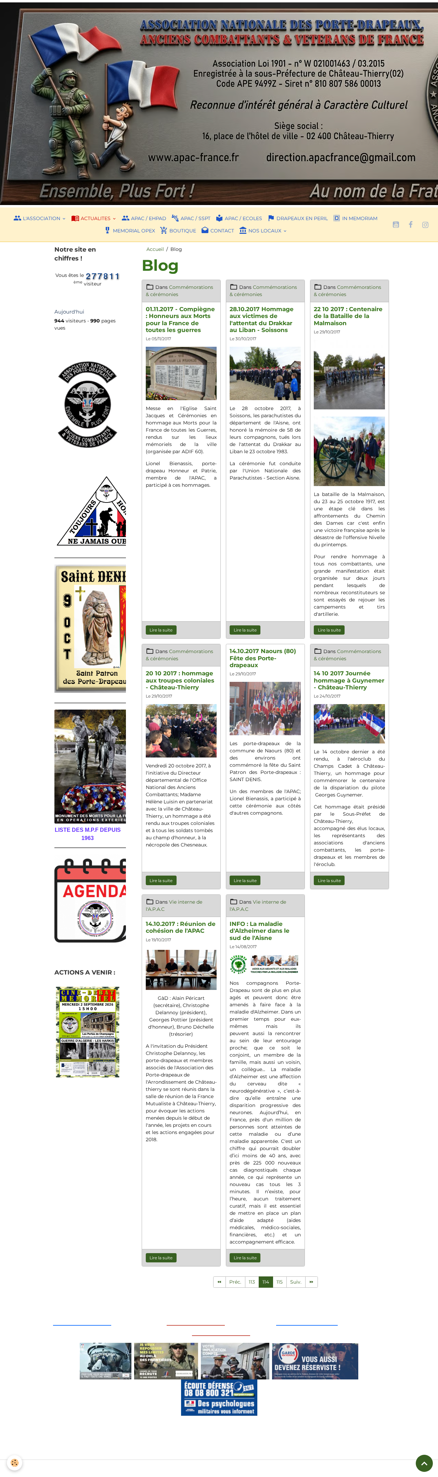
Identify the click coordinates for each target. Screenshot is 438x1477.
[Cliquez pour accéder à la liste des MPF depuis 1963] (87, 767)
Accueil (155, 249)
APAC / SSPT (194, 218)
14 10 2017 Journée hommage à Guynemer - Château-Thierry (349, 680)
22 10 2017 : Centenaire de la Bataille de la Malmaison (348, 316)
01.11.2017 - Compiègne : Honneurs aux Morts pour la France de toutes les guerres (180, 319)
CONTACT (221, 231)
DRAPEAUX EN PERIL (301, 218)
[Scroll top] (424, 1463)
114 (265, 1282)
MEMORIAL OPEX (133, 231)
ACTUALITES (95, 218)
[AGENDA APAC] (87, 900)
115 (279, 1282)
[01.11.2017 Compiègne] (181, 373)
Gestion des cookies (219, 1468)
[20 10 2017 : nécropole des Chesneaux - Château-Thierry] (181, 730)
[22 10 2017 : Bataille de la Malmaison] (349, 374)
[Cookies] (14, 1462)
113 (252, 1282)
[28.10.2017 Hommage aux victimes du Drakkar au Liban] (265, 373)
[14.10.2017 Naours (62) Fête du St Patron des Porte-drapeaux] (265, 708)
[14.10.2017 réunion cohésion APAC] (181, 970)
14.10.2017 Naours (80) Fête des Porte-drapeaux (263, 658)
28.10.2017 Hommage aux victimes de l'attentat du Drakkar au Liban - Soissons (262, 319)
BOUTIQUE (182, 231)
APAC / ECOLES (242, 218)
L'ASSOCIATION (42, 218)
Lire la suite (161, 630)
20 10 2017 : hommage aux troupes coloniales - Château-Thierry (180, 680)
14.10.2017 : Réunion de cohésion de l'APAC (181, 927)
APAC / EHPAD (148, 218)
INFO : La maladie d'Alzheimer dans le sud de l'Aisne (259, 930)
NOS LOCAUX (265, 231)
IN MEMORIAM (359, 218)
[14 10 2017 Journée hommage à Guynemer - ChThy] (349, 723)
